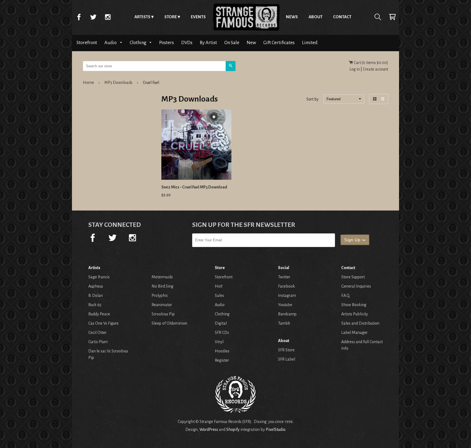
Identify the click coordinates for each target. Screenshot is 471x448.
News (292, 16)
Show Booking (353, 305)
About (315, 16)
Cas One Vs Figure (103, 323)
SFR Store (286, 350)
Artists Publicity (354, 314)
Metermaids (162, 277)
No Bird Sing (162, 286)
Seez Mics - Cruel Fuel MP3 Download (194, 187)
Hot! (218, 286)
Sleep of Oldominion (169, 323)
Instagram (107, 17)
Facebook (79, 17)
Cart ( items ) (370, 62)
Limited (310, 42)
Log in (354, 69)
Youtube (285, 305)
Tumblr (284, 323)
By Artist (208, 42)
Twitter (93, 17)
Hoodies (222, 351)
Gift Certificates (279, 42)
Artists (142, 16)
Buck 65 (94, 305)
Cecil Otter (97, 332)
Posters (166, 42)
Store (170, 16)
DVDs (186, 42)
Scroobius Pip (163, 314)
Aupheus (95, 286)
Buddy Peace (99, 314)
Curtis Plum (98, 342)
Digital (221, 323)
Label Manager (354, 332)
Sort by (312, 99)
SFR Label (286, 359)
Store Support (353, 277)
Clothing (138, 42)
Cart (392, 17)
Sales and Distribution (360, 323)
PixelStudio (275, 429)
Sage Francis (99, 277)
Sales (219, 295)
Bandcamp (287, 314)
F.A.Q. (345, 295)
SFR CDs (222, 332)
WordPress (209, 429)
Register (222, 360)
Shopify (233, 429)
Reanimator (162, 305)
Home (246, 17)
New (251, 42)
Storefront (87, 42)
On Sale (231, 42)
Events (198, 16)
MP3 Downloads (118, 82)
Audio (110, 42)
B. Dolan (95, 295)
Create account (375, 69)
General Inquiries (356, 286)
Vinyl (219, 342)
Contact (342, 16)
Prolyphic (160, 295)
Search (378, 17)
